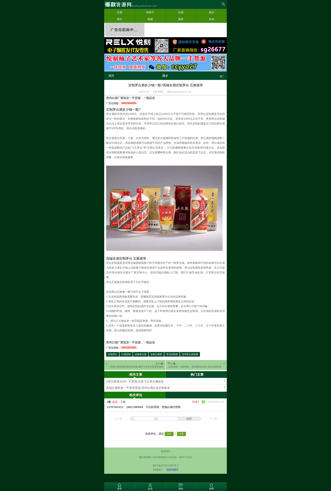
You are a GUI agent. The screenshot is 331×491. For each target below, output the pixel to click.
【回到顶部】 (172, 469)
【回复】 (195, 402)
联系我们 (165, 451)
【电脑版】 (157, 469)
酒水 (165, 75)
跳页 (189, 418)
